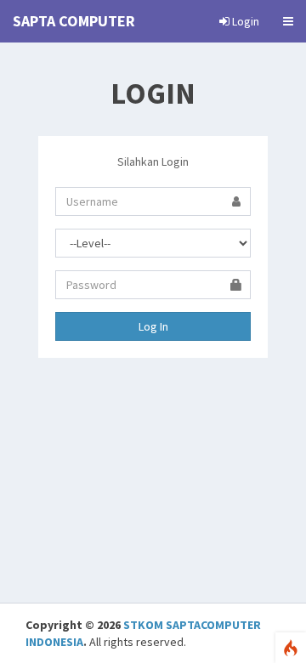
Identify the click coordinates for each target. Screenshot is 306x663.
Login (244, 21)
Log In (153, 326)
